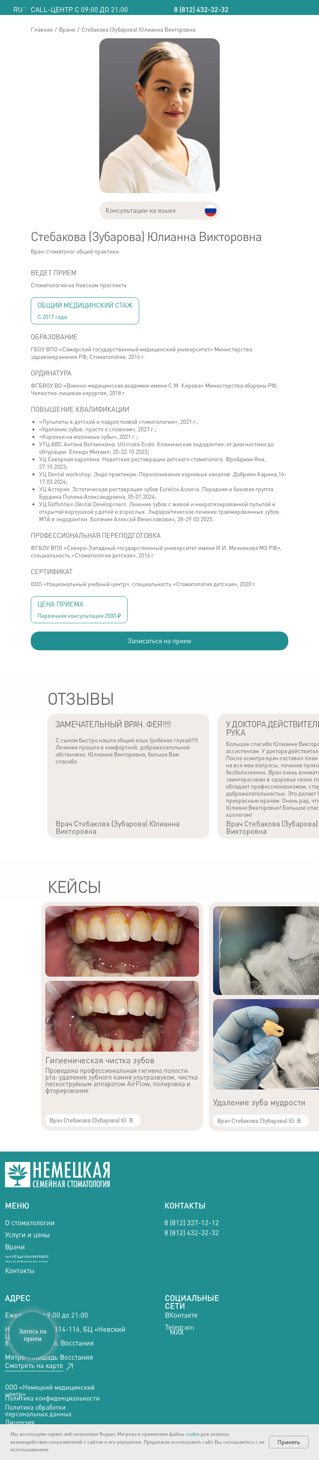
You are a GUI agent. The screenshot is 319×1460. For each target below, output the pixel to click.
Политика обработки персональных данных (38, 1410)
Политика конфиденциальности (52, 1398)
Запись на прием (33, 1335)
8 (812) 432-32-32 (201, 9)
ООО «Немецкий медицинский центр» (50, 1390)
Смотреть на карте (34, 1365)
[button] (159, 641)
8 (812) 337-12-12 (191, 1222)
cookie (192, 1434)
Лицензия (19, 1422)
